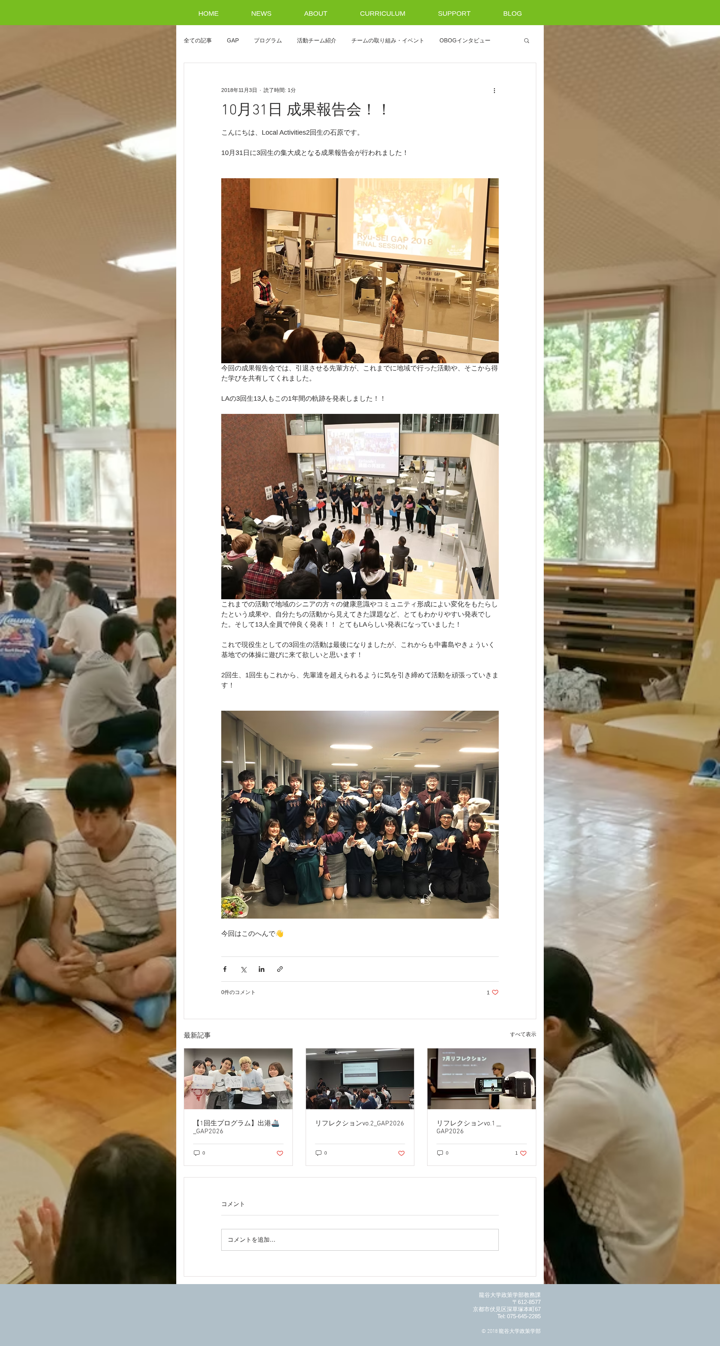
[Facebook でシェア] (224, 969)
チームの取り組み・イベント (387, 40)
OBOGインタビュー (465, 40)
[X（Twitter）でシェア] (243, 969)
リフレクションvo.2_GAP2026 (359, 1124)
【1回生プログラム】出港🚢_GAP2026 (236, 1127)
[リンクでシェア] (280, 969)
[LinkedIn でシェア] (261, 969)
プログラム (268, 40)
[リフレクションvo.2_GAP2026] (360, 1078)
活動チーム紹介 (316, 40)
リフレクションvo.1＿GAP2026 (469, 1127)
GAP (233, 40)
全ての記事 (198, 40)
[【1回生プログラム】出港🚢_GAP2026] (238, 1078)
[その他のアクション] (494, 90)
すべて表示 (523, 1034)
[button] (526, 40)
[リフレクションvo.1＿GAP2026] (482, 1078)
